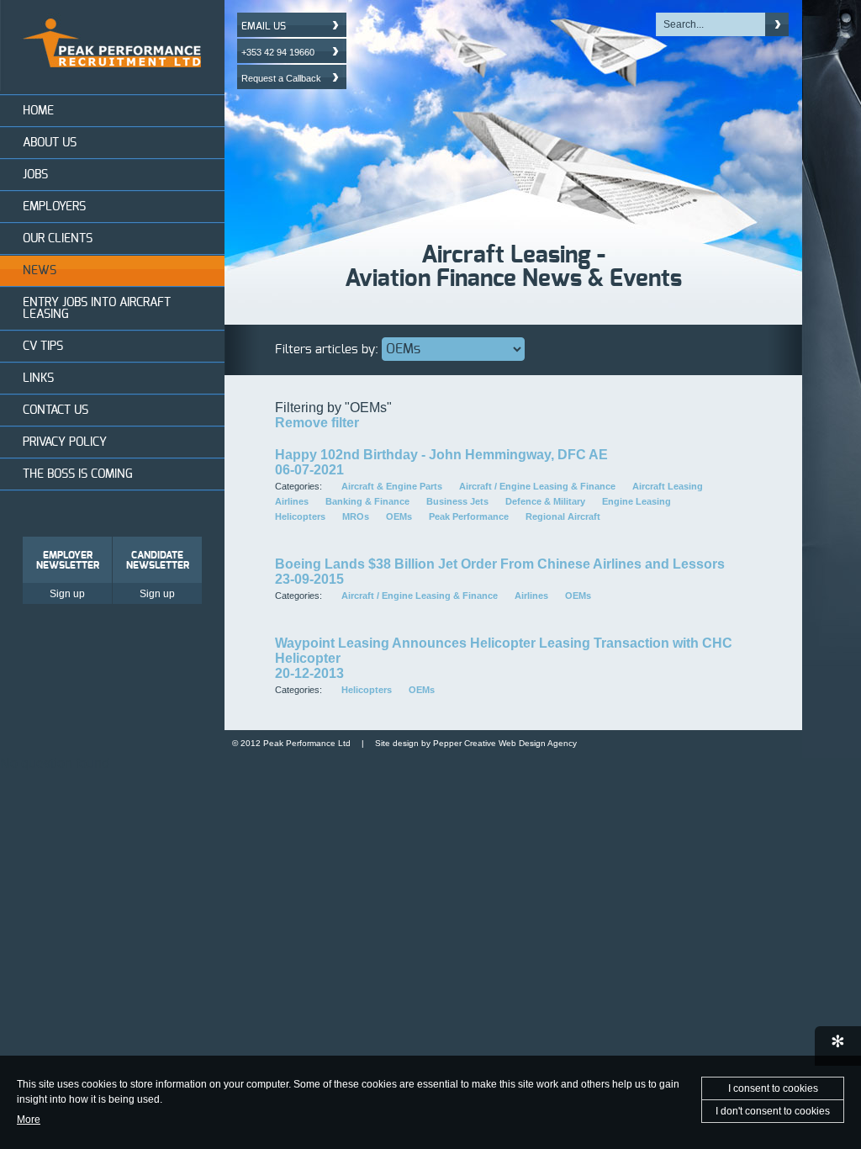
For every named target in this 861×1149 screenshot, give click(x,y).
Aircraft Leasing (667, 486)
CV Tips (43, 346)
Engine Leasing (636, 501)
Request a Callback (281, 78)
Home (38, 111)
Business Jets (457, 501)
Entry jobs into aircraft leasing (97, 308)
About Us (50, 143)
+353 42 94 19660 (277, 52)
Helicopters (300, 516)
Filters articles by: (326, 349)
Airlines (292, 501)
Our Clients (57, 239)
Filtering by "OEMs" (333, 407)
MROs (355, 516)
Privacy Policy (65, 442)
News (39, 271)
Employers (54, 207)
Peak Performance (469, 516)
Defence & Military (545, 501)
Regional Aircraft (563, 516)
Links (38, 378)
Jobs (35, 175)
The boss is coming (78, 474)
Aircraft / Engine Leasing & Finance (537, 486)
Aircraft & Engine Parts (391, 486)
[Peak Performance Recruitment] (112, 86)
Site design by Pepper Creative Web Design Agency (476, 743)
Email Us (263, 26)
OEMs (399, 516)
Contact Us (55, 410)
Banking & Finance (367, 501)
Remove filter (317, 423)
